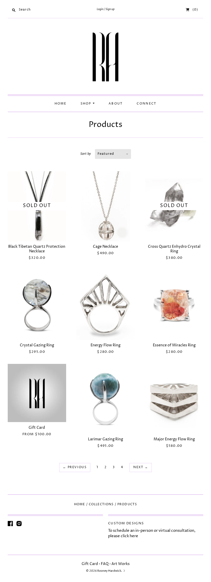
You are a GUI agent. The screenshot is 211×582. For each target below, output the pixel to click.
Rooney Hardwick (109, 571)
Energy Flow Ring (105, 345)
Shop (87, 104)
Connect (146, 104)
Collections (101, 504)
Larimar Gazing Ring (105, 439)
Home (61, 104)
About (116, 104)
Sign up (110, 9)
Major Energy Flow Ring (174, 439)
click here (129, 536)
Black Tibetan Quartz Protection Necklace (36, 249)
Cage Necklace (105, 246)
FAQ (105, 563)
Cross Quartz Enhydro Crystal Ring (174, 249)
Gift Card (37, 427)
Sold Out (37, 205)
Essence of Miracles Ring (174, 345)
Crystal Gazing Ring (37, 345)
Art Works (120, 563)
